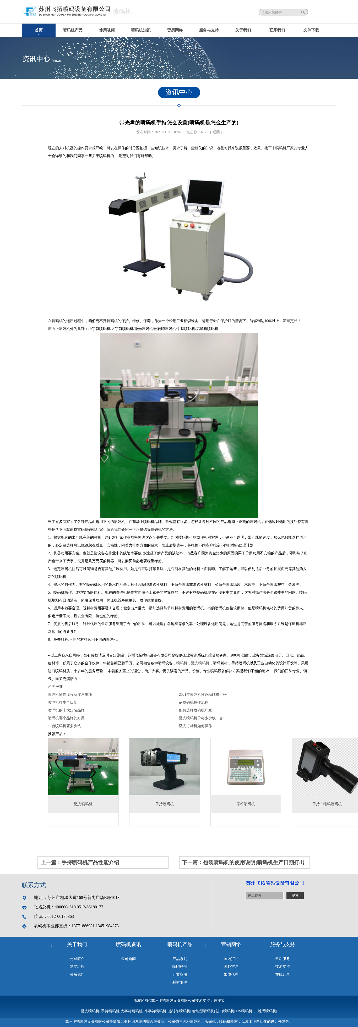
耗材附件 (179, 982)
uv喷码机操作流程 (193, 702)
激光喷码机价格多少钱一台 (201, 718)
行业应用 (179, 974)
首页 (39, 30)
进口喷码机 (225, 1011)
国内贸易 (231, 959)
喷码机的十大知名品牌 (66, 710)
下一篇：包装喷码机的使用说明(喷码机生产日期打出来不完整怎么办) (243, 864)
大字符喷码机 (132, 1011)
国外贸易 (231, 967)
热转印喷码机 (179, 1011)
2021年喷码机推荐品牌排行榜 (203, 695)
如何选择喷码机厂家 (195, 710)
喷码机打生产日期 (62, 702)
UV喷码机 (244, 1011)
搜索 (304, 12)
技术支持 (282, 967)
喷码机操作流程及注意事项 (70, 695)
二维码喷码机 (265, 1011)
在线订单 (282, 974)
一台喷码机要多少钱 (64, 726)
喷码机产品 (73, 30)
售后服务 (282, 959)
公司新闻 (128, 959)
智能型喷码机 (203, 1011)
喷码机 (181, 663)
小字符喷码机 (155, 1011)
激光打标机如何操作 (195, 726)
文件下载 (311, 30)
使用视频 (107, 30)
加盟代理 (231, 974)
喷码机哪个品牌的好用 (66, 718)
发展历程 (77, 967)
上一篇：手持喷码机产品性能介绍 (80, 862)
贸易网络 (175, 30)
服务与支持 (209, 30)
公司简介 (77, 959)
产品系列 (179, 959)
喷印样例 (179, 967)
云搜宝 (219, 1001)
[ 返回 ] (216, 132)
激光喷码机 (200, 663)
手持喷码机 (110, 1011)
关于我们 (243, 30)
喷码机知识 (141, 30)
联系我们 (277, 30)
